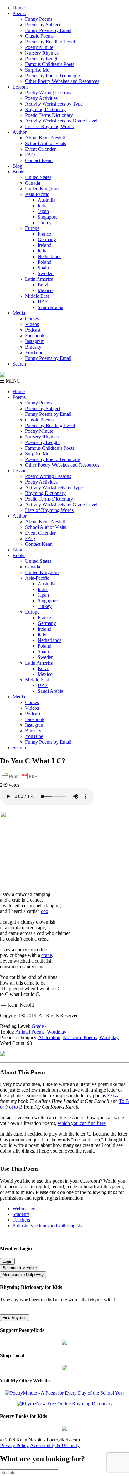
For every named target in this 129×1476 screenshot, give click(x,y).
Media (19, 313)
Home (19, 7)
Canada (32, 183)
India (43, 205)
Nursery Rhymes (42, 53)
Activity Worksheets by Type (54, 103)
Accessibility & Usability (55, 1445)
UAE (43, 301)
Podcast (32, 330)
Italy (42, 250)
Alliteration (49, 1037)
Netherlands (49, 256)
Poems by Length (42, 58)
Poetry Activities (41, 98)
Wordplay (56, 1031)
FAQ (30, 154)
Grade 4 (40, 1026)
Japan (43, 211)
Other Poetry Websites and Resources (62, 81)
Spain (43, 267)
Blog (17, 166)
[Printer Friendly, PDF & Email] (19, 779)
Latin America (39, 279)
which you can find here (82, 1123)
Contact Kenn (39, 160)
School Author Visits (45, 143)
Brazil (43, 284)
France (44, 233)
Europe (32, 228)
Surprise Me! (38, 70)
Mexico (45, 290)
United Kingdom (42, 188)
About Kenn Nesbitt (45, 137)
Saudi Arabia (50, 307)
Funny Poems (38, 19)
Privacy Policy (14, 1445)
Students (21, 1214)
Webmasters (24, 1208)
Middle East (37, 296)
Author (20, 132)
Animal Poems (29, 1031)
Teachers (21, 1220)
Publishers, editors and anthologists (47, 1225)
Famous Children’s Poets (49, 64)
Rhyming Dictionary (45, 109)
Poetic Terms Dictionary (49, 115)
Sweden (46, 273)
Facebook (34, 335)
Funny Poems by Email (48, 30)
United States (38, 177)
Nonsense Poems (80, 1037)
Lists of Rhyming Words (49, 126)
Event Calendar (40, 149)
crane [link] (46, 955)
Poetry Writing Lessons (48, 92)
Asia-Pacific (37, 194)
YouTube (34, 352)
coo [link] (44, 911)
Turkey (45, 222)
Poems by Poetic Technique (52, 75)
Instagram (34, 341)
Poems (19, 13)
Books (19, 171)
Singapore (48, 217)
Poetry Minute (39, 47)
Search (19, 363)
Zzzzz (113, 1095)
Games (32, 318)
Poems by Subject (42, 24)
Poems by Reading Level (50, 41)
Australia (46, 200)
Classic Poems (39, 36)
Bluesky (33, 347)
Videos (32, 324)
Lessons (20, 87)
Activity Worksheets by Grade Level (61, 120)
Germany (47, 239)
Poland (44, 262)
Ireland (44, 245)
